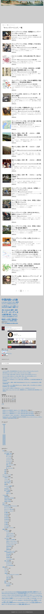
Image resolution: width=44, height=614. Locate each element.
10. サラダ (6, 520)
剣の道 (19, 602)
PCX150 (22, 593)
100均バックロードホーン (11, 541)
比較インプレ (6, 604)
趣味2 (4, 567)
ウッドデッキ (7, 451)
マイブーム (31, 600)
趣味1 (4, 529)
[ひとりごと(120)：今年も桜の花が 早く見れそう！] (7, 59)
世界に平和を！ (7, 482)
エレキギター (9, 562)
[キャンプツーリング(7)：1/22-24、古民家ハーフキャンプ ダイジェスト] (7, 191)
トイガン (6, 571)
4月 (4, 430)
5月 (4, 429)
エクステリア (9, 459)
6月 (4, 427)
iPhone (13, 593)
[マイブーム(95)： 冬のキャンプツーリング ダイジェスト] (7, 279)
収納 (5, 469)
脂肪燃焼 (6, 496)
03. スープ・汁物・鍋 (8, 509)
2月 (4, 432)
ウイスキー (4, 596)
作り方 (8, 602)
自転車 (7, 579)
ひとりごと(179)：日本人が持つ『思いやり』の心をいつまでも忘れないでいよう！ (20, 374)
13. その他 (6, 525)
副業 (5, 484)
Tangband (40, 593)
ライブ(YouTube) (9, 565)
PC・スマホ (8, 456)
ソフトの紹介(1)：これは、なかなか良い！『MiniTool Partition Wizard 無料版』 (19, 415)
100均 (11, 591)
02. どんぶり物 (7, 507)
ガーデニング (9, 461)
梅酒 (40, 602)
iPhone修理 (8, 554)
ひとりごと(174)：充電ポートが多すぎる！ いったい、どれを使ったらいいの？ (19, 388)
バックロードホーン (10, 544)
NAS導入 (8, 555)
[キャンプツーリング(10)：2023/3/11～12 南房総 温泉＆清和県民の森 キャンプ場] (7, 71)
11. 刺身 (6, 522)
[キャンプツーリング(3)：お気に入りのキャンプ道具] (7, 242)
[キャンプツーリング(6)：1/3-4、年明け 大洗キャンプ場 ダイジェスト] (7, 204)
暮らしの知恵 (7, 490)
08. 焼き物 (6, 517)
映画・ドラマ (7, 582)
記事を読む (14, 40)
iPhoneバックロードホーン (11, 542)
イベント (6, 479)
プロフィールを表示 (22, 344)
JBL (17, 593)
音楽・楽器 (6, 560)
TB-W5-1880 (4, 595)
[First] (16, 291)
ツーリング (30, 35)
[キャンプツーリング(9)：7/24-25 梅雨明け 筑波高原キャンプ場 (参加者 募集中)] (7, 84)
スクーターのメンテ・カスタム (12, 574)
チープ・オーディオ (17, 598)
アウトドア (6, 568)
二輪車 (5, 573)
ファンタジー (9, 584)
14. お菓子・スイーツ (8, 527)
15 (12, 399)
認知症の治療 (7, 499)
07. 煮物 (6, 515)
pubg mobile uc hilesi (12, 418)
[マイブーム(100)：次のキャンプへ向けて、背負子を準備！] (7, 97)
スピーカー (6, 538)
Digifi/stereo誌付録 (23, 591)
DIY (3, 450)
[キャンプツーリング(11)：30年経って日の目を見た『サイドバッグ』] (7, 47)
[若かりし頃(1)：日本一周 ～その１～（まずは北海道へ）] (7, 178)
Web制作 (8, 557)
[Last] (28, 291)
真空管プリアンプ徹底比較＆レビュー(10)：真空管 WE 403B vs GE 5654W (18, 411)
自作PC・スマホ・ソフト (9, 551)
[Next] (26, 291)
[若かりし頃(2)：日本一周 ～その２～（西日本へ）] (7, 163)
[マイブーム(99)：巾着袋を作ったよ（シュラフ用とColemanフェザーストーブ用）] (7, 111)
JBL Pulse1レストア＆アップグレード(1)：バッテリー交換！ (15, 377)
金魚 (28, 604)
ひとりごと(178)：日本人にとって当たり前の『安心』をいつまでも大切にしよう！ (20, 376)
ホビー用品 (35, 97)
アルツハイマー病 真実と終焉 (37, 595)
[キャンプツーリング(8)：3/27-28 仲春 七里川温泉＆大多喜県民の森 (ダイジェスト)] (7, 124)
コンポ (7, 531)
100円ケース (8, 454)
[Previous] (18, 291)
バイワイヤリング (9, 600)
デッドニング (25, 598)
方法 (34, 602)
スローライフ (5, 476)
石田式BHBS (9, 546)
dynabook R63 (7, 593)
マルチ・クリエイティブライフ (15, 2)
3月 (4, 431)
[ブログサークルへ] (12, 328)
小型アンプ (28, 602)
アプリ (29, 595)
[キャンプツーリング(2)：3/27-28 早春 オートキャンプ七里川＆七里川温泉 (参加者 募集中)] (7, 254)
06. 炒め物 (6, 514)
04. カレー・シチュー (8, 510)
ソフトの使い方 (9, 559)
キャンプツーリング (23, 35)
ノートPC (32, 598)
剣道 (5, 581)
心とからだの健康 (8, 486)
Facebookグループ (10, 552)
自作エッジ (8, 547)
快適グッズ (8, 493)
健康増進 (15, 602)
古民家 (7, 491)
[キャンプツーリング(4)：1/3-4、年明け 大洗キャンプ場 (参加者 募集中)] (7, 229)
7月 (4, 426)
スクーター (38, 596)
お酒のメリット (7, 477)
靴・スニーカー (9, 468)
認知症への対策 (7, 501)
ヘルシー (4, 495)
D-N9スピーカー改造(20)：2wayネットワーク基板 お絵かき (15, 410)
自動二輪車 (35, 35)
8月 (4, 425)
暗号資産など (7, 488)
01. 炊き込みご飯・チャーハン (10, 505)
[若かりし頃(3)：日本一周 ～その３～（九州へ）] (7, 150)
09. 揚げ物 (6, 519)
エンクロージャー (17, 596)
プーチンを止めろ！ (20, 600)
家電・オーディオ (10, 464)
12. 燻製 (6, 524)
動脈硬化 (23, 602)
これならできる (12, 595)
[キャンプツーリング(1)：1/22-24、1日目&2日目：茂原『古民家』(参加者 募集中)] (7, 267)
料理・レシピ (5, 504)
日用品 (7, 466)
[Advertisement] (22, 14)
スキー (5, 569)
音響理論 (8, 549)
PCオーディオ (29, 593)
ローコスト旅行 (35, 136)
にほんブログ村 (5, 350)
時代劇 (7, 585)
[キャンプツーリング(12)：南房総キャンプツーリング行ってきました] (7, 35)
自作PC (12, 604)
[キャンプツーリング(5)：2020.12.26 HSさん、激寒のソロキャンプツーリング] (7, 216)
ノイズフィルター (10, 533)
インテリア (8, 458)
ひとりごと (22, 595)
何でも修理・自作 (8, 453)
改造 (5, 471)
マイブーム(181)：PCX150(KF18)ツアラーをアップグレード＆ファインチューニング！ (20, 371)
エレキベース (9, 563)
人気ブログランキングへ (7, 353)
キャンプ (32, 596)
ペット (7, 487)
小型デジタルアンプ (10, 535)
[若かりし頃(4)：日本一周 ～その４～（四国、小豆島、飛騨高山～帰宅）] (7, 137)
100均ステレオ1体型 (10, 539)
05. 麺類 (6, 512)
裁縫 (39, 111)
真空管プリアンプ (10, 536)
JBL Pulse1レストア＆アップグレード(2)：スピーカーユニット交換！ (17, 372)
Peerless (35, 593)
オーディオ (6, 530)
